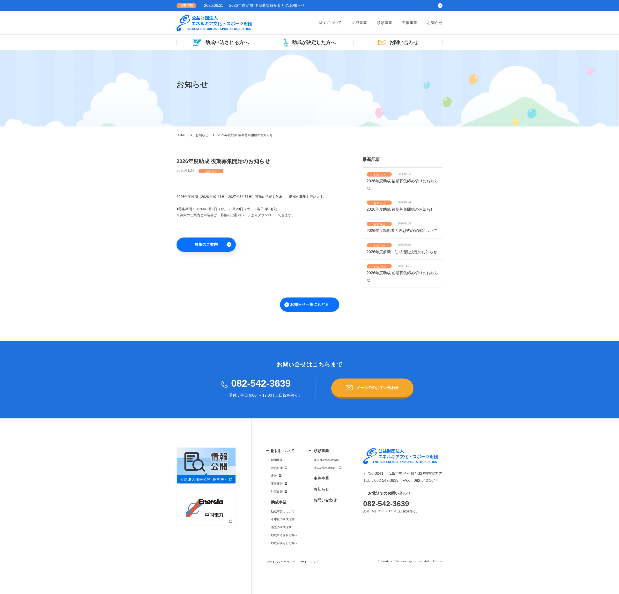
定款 (274, 475)
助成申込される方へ (227, 42)
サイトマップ (309, 562)
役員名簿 (277, 468)
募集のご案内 (206, 244)
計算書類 (277, 491)
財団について (330, 23)
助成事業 (359, 23)
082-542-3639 (261, 383)
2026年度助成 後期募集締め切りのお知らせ (267, 5)
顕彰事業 (384, 23)
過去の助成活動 (281, 527)
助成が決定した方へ (314, 42)
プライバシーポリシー (280, 562)
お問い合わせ (403, 42)
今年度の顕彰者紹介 (327, 460)
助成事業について (282, 511)
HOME (181, 135)
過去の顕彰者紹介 (325, 468)
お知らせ (434, 23)
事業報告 (277, 483)
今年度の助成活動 (282, 519)
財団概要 (277, 460)
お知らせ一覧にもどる (309, 304)
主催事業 (409, 23)
